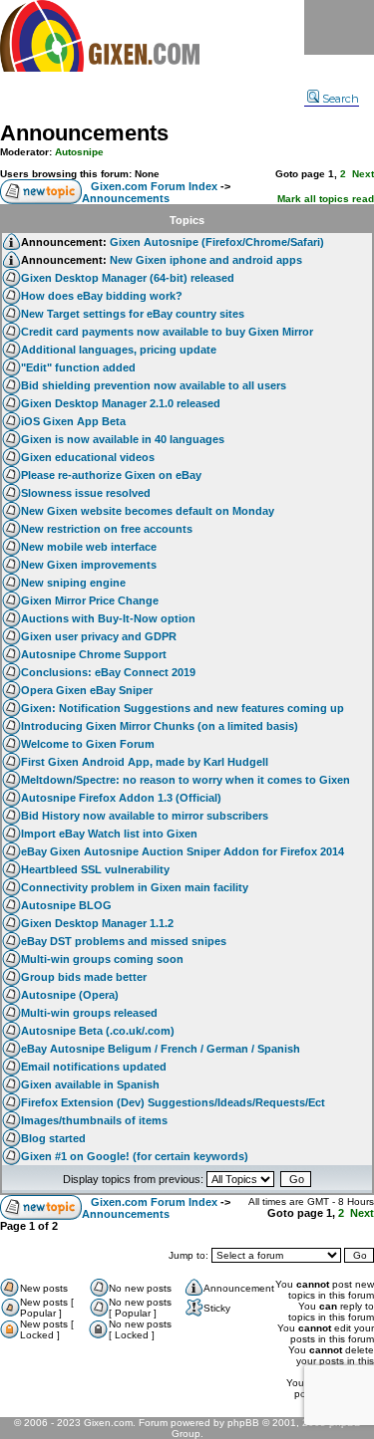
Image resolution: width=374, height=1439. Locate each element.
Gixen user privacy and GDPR (99, 636)
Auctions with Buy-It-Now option (108, 618)
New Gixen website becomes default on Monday (147, 511)
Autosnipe (79, 151)
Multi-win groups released (89, 1013)
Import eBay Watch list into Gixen (109, 833)
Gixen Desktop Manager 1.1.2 (97, 923)
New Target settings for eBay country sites (132, 314)
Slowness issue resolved (86, 493)
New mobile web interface (89, 547)
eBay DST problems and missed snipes (123, 941)
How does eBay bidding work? (102, 296)
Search (340, 99)
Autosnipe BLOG (66, 905)
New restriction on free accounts (106, 529)
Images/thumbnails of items (94, 1120)
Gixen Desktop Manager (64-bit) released (127, 278)
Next (363, 173)
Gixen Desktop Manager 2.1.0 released (120, 403)
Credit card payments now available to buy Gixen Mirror (167, 332)
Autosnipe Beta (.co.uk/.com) (98, 1031)
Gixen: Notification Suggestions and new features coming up (182, 708)
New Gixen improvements (89, 565)
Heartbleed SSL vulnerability (95, 869)
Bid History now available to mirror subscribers (144, 816)
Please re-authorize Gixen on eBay (111, 475)
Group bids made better (84, 977)
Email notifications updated (94, 1067)
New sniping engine (73, 583)
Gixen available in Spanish (90, 1084)
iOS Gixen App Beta (73, 421)
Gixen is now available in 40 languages (122, 439)
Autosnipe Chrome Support (94, 654)
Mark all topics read (325, 198)
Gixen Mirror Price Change (90, 600)
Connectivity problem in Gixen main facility (134, 887)
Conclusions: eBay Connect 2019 (108, 672)
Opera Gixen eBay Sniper (87, 690)
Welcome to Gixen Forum (88, 744)
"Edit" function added (78, 367)
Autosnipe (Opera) (70, 995)
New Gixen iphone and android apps (206, 260)
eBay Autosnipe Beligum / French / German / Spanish (160, 1049)
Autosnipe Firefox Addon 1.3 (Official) (121, 798)
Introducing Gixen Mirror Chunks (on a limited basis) (159, 726)
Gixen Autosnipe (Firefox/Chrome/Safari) (217, 242)
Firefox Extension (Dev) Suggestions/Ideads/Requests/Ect (173, 1102)
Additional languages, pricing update (118, 350)
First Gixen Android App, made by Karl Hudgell (144, 762)
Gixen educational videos (88, 457)
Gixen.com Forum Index (154, 186)
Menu (339, 27)
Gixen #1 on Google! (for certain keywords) (134, 1156)
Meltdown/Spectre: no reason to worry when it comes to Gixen (185, 780)
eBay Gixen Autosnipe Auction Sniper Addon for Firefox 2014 (182, 851)
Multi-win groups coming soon (102, 959)
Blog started (53, 1138)
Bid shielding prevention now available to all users (153, 385)
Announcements (84, 132)
